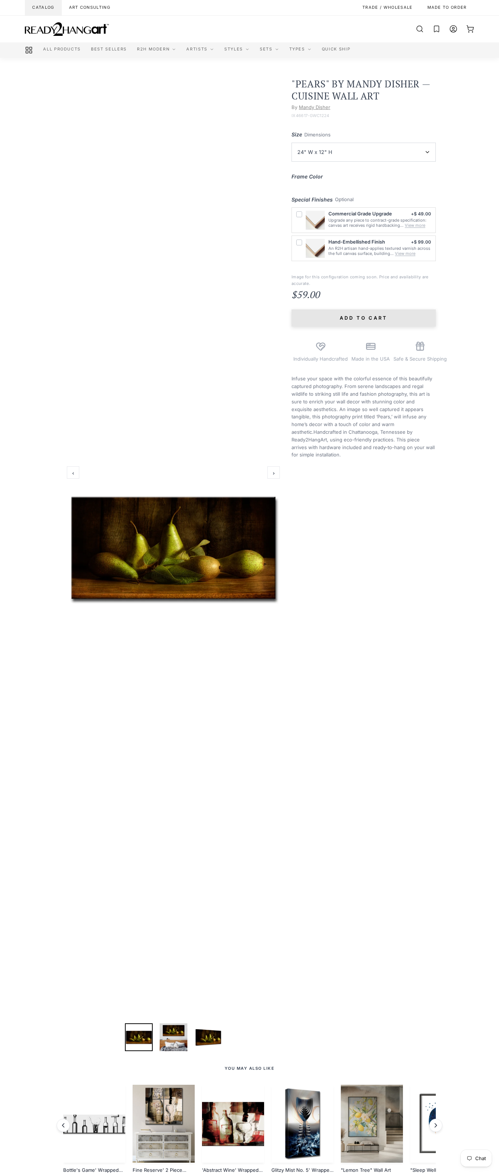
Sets (266, 49)
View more (415, 225)
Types (297, 49)
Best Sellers (109, 49)
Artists (196, 49)
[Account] (453, 29)
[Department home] (29, 50)
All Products (62, 49)
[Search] (420, 29)
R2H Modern (153, 49)
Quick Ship (336, 49)
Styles (233, 49)
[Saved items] (437, 29)
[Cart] (470, 29)
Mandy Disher (314, 107)
